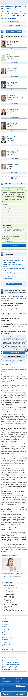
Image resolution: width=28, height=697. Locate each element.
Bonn (5, 634)
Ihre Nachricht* (7, 225)
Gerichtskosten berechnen (12, 664)
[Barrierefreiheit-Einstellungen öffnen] (26, 350)
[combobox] (14, 204)
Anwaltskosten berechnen (11, 660)
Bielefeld (6, 629)
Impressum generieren (10, 658)
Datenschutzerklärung (17, 360)
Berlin (5, 626)
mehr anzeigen (8, 649)
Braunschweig (8, 637)
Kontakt (4, 678)
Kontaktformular (11, 18)
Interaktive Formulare (10, 669)
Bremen (6, 639)
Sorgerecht (16, 296)
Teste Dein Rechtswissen (14, 31)
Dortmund (7, 645)
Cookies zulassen (14, 352)
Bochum (6, 632)
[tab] (14, 22)
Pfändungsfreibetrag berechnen (13, 667)
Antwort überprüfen (14, 284)
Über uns (19, 681)
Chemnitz (6, 642)
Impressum (8, 360)
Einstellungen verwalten (14, 356)
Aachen (6, 621)
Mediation (8, 496)
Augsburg (6, 624)
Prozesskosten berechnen (11, 662)
